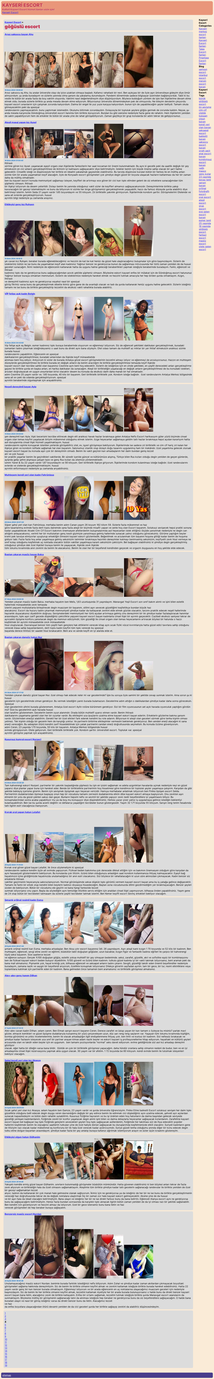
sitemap (6, 1375)
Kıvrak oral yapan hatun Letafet (22, 812)
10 (6, 1339)
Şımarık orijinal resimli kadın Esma (24, 900)
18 (6, 1362)
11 (6, 1342)
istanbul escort (203, 76)
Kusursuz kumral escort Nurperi (23, 739)
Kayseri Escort (10, 12)
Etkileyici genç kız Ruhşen (19, 204)
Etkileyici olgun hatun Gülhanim (22, 1137)
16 (6, 1356)
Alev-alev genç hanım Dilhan (21, 975)
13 (6, 1347)
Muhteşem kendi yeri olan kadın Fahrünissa (29, 474)
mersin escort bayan (202, 83)
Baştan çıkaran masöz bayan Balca (24, 554)
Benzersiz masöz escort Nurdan (23, 1214)
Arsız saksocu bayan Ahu (19, 34)
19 (6, 1365)
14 (6, 1350)
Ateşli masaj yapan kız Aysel (20, 122)
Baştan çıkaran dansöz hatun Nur (23, 637)
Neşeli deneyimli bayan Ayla (20, 386)
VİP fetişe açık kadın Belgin (20, 293)
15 (6, 1353)
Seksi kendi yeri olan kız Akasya (23, 1060)
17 (6, 1359)
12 (6, 1345)
